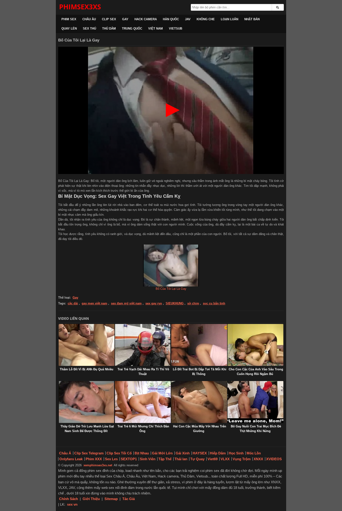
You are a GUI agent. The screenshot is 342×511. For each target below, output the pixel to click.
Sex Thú (89, 28)
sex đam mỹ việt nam (126, 303)
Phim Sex (68, 19)
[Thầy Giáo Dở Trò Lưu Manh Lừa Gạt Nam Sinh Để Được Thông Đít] (86, 402)
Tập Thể (164, 459)
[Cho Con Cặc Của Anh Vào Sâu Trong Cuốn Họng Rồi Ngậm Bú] (255, 345)
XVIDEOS (274, 459)
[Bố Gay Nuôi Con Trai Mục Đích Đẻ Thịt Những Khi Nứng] (255, 402)
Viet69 (213, 459)
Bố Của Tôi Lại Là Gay (171, 288)
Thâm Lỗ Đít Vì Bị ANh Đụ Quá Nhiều (86, 369)
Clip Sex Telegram (89, 453)
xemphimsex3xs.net (98, 465)
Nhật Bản (252, 19)
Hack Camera (145, 19)
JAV (188, 19)
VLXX (225, 459)
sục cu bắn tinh (214, 303)
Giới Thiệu (91, 499)
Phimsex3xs (80, 6)
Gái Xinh (183, 453)
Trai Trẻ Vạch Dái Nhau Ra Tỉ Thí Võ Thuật (143, 372)
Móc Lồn (254, 453)
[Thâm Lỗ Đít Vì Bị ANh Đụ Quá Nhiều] (86, 345)
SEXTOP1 (129, 459)
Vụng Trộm (242, 459)
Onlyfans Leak (71, 459)
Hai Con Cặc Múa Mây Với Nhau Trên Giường (199, 429)
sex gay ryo (153, 303)
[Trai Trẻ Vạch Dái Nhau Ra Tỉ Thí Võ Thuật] (143, 345)
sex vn (72, 504)
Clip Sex (109, 19)
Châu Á (65, 453)
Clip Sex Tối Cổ (119, 453)
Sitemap (111, 499)
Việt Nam (155, 28)
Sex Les (111, 459)
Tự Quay (197, 459)
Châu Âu (89, 19)
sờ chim (193, 303)
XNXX (258, 459)
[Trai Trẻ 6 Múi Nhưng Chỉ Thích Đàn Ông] (143, 402)
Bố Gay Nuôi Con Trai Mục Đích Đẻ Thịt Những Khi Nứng (256, 429)
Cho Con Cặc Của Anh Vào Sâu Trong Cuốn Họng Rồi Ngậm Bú (256, 372)
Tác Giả (128, 499)
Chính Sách (68, 499)
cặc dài (73, 303)
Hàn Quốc (171, 19)
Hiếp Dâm (218, 453)
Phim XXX (94, 459)
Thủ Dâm (109, 28)
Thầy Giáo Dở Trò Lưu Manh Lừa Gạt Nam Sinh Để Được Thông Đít (87, 429)
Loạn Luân (229, 19)
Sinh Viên (147, 459)
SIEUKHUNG (175, 303)
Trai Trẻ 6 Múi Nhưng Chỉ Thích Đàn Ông (143, 429)
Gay (125, 19)
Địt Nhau (142, 453)
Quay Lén (69, 28)
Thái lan (180, 459)
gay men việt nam (94, 303)
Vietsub (175, 28)
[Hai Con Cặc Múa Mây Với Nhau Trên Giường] (199, 402)
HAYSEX (200, 453)
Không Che (206, 19)
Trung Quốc (132, 28)
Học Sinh (236, 453)
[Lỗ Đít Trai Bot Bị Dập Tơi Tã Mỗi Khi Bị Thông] (199, 345)
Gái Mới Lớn (162, 453)
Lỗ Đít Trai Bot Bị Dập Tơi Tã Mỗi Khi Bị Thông (199, 372)
